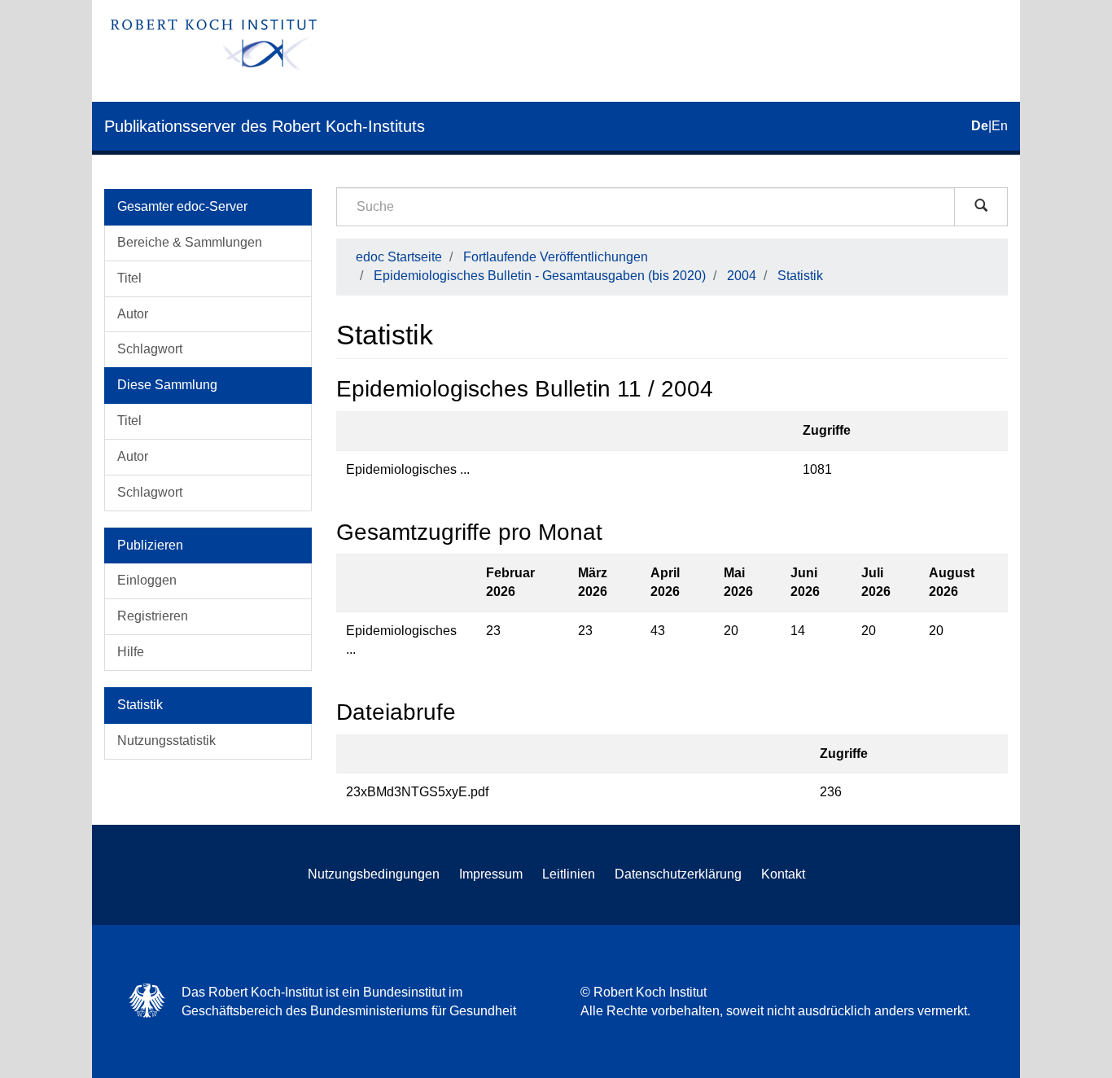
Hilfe (130, 652)
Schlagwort (149, 349)
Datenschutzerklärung (678, 874)
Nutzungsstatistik (166, 740)
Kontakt (783, 874)
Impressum (491, 874)
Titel (129, 278)
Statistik (800, 276)
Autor (132, 314)
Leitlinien (568, 874)
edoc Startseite (399, 257)
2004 (741, 276)
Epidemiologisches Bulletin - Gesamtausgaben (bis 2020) (540, 276)
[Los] (981, 206)
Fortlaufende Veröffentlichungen (555, 257)
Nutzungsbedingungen (374, 874)
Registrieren (152, 616)
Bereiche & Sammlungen (189, 242)
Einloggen (147, 580)
